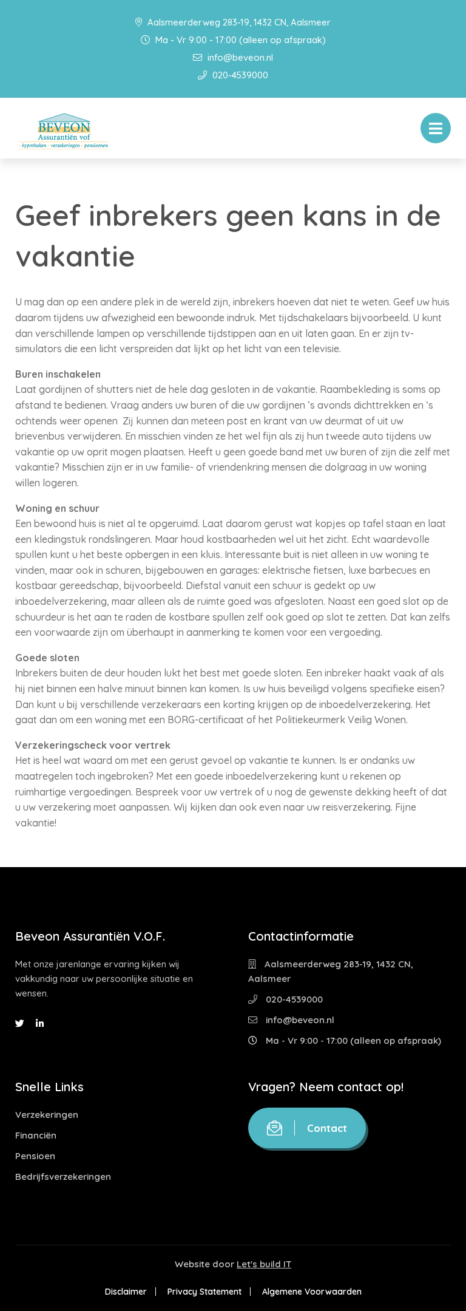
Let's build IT (264, 1264)
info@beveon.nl (239, 57)
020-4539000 (239, 75)
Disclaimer (126, 1291)
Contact (327, 1128)
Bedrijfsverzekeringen (63, 1176)
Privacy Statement (204, 1291)
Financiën (35, 1135)
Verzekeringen (46, 1114)
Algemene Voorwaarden (312, 1291)
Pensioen (35, 1156)
